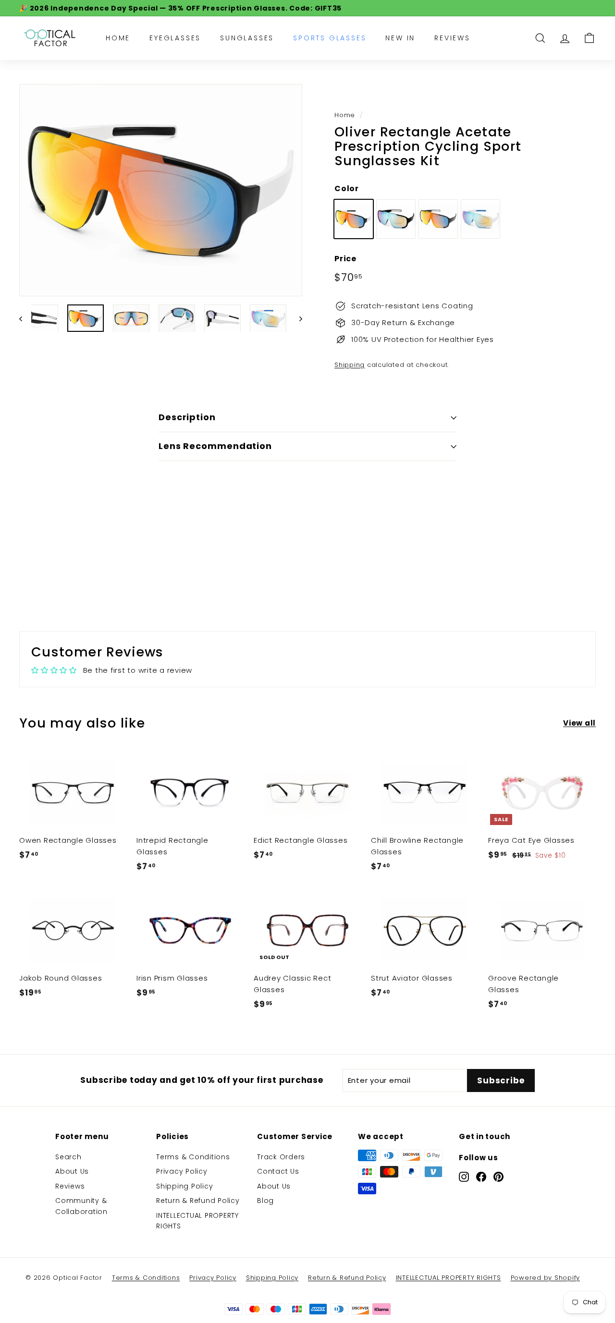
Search (68, 1157)
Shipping (349, 365)
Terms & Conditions (193, 1157)
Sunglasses (247, 38)
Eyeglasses (175, 38)
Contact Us (278, 1171)
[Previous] (25, 318)
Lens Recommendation (215, 446)
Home (118, 38)
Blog (265, 1200)
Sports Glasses (329, 38)
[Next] (296, 318)
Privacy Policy (182, 1171)
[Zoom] (161, 190)
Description (187, 417)
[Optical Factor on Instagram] (464, 1176)
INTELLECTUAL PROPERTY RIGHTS (197, 1221)
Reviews (452, 38)
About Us (72, 1171)
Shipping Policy (184, 1186)
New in (400, 38)
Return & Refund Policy (198, 1200)
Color (346, 188)
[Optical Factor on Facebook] (481, 1176)
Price (345, 258)
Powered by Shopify (545, 1277)
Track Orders (281, 1157)
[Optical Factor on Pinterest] (498, 1176)
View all (579, 723)
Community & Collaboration (81, 1206)
